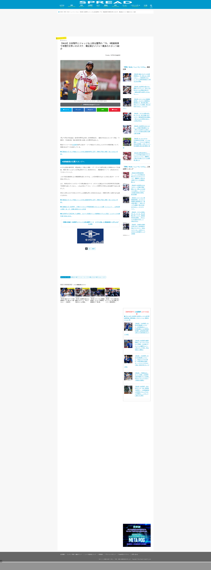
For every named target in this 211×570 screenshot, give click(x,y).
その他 (145, 6)
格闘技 (106, 6)
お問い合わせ (135, 533)
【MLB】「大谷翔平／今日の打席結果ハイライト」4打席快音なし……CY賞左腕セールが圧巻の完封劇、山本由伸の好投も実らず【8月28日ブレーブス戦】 (136, 329)
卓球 (115, 6)
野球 (81, 6)
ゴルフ (98, 6)
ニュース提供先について (90, 533)
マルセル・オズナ (102, 277)
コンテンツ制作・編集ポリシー (74, 533)
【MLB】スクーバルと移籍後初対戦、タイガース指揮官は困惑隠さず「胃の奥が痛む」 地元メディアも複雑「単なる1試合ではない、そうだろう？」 (138, 203)
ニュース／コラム (66, 277)
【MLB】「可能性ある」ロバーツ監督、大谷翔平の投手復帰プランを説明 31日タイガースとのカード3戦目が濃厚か (142, 376)
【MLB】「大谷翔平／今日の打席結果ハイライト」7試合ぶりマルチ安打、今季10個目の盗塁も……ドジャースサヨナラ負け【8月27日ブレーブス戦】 (136, 361)
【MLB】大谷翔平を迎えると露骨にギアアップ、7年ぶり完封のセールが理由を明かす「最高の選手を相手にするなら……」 (142, 90)
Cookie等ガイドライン (123, 533)
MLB (74, 277)
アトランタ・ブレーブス (82, 277)
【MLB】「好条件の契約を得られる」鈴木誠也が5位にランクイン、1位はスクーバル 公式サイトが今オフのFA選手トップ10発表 (138, 229)
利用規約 (101, 533)
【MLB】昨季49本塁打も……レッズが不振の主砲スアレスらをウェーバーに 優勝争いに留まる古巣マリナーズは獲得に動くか (142, 156)
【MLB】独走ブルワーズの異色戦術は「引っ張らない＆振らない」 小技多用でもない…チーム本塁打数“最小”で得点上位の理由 (142, 77)
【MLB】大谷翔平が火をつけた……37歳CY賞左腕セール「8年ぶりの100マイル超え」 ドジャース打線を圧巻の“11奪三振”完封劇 (142, 129)
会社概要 (62, 533)
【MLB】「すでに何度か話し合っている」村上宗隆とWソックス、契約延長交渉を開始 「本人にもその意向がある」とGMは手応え (142, 117)
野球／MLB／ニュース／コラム (134, 67)
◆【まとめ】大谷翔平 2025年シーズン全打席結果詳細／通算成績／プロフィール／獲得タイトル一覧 (136, 318)
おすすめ (62, 6)
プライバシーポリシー (110, 533)
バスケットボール (135, 6)
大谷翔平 (90, 6)
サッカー (125, 6)
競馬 (71, 6)
